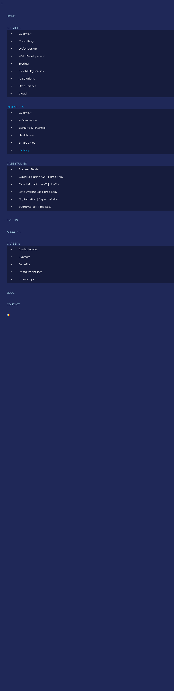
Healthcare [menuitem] (26, 135)
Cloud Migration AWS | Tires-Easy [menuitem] (41, 176)
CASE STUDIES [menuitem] (17, 163)
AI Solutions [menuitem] (27, 78)
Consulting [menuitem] (26, 41)
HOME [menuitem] (11, 16)
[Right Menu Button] (3, 4)
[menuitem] (8, 316)
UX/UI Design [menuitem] (28, 48)
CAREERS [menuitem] (13, 243)
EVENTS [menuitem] (12, 220)
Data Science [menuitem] (28, 86)
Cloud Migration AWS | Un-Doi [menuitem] (39, 184)
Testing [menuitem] (24, 63)
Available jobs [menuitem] (28, 249)
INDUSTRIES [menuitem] (15, 107)
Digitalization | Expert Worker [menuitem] (39, 199)
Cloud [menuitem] (23, 93)
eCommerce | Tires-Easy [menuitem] (35, 206)
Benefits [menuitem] (24, 264)
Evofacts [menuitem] (24, 256)
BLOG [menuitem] (11, 292)
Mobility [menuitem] (24, 150)
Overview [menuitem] (25, 33)
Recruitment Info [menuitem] (30, 271)
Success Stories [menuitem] (29, 169)
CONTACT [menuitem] (13, 304)
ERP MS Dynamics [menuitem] (31, 71)
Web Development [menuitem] (32, 56)
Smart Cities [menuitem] (27, 142)
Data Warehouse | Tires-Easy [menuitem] (38, 191)
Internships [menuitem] (26, 279)
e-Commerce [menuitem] (28, 120)
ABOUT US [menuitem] (14, 232)
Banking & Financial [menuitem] (32, 127)
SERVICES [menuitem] (14, 28)
